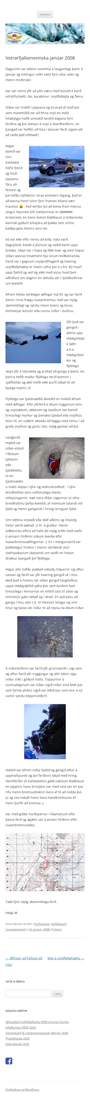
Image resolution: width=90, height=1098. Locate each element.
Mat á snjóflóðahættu (66, 958)
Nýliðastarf (58, 924)
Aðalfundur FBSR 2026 (21, 1027)
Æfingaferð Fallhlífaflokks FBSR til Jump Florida (37, 1022)
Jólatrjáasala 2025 (17, 1044)
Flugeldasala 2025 (18, 1038)
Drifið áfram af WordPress (22, 1090)
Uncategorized (15, 929)
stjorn (58, 929)
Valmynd (45, 14)
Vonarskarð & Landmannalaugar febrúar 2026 (37, 1033)
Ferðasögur (42, 924)
